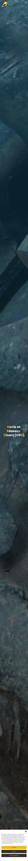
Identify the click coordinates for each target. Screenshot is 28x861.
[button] (26, 831)
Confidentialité (14, 858)
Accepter (14, 847)
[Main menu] (25, 2)
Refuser (14, 851)
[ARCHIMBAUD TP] (5, 4)
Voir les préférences (14, 855)
